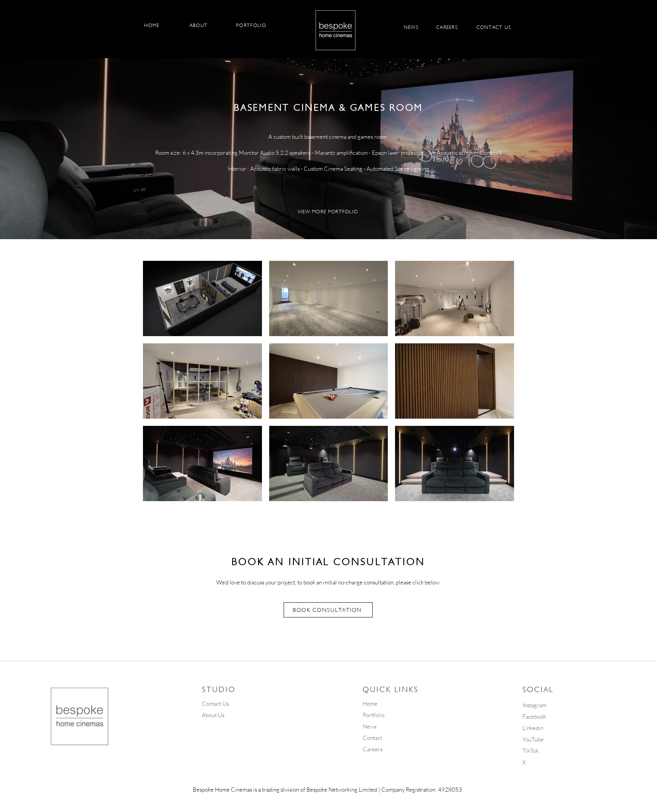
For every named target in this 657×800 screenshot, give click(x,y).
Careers (372, 749)
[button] (202, 298)
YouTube (533, 739)
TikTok (530, 750)
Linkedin (532, 728)
